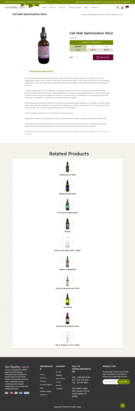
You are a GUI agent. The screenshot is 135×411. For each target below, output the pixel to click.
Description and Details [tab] (41, 71)
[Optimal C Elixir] (43, 45)
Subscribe (123, 382)
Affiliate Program (45, 391)
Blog (86, 7)
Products (62, 7)
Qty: (71, 57)
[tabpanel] (67, 106)
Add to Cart (104, 57)
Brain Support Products (96, 14)
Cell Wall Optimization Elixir (114, 14)
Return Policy (60, 378)
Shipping (59, 375)
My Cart (58, 372)
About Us (52, 7)
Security (58, 385)
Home (44, 7)
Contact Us (95, 7)
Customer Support (75, 7)
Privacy (58, 382)
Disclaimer (59, 389)
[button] (122, 7)
